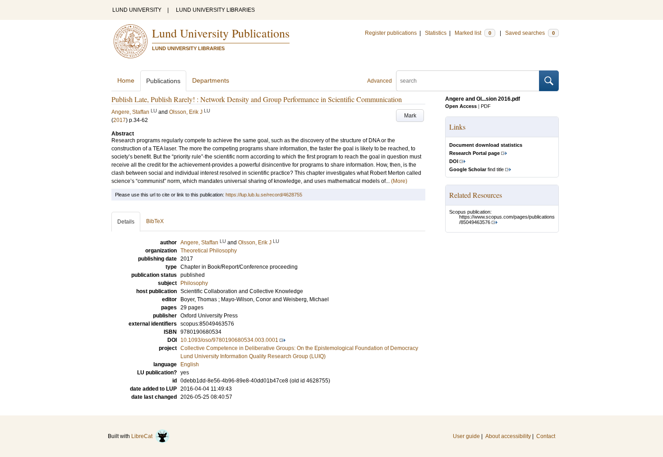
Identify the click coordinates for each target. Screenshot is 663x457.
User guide (466, 436)
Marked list (473, 33)
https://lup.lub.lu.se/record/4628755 (264, 194)
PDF (486, 106)
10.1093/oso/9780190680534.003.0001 (229, 340)
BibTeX (155, 221)
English (189, 364)
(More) (399, 181)
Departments (210, 80)
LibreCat (143, 436)
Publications (163, 80)
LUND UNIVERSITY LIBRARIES (215, 10)
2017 (119, 120)
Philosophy (194, 283)
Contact (545, 436)
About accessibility (508, 436)
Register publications (391, 33)
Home (125, 80)
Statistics (436, 33)
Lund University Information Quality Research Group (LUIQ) (253, 356)
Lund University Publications (221, 33)
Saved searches (530, 33)
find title (476, 169)
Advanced (379, 81)
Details (125, 222)
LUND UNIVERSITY (136, 10)
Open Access (461, 106)
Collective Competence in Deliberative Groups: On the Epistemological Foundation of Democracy (299, 348)
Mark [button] (410, 115)
